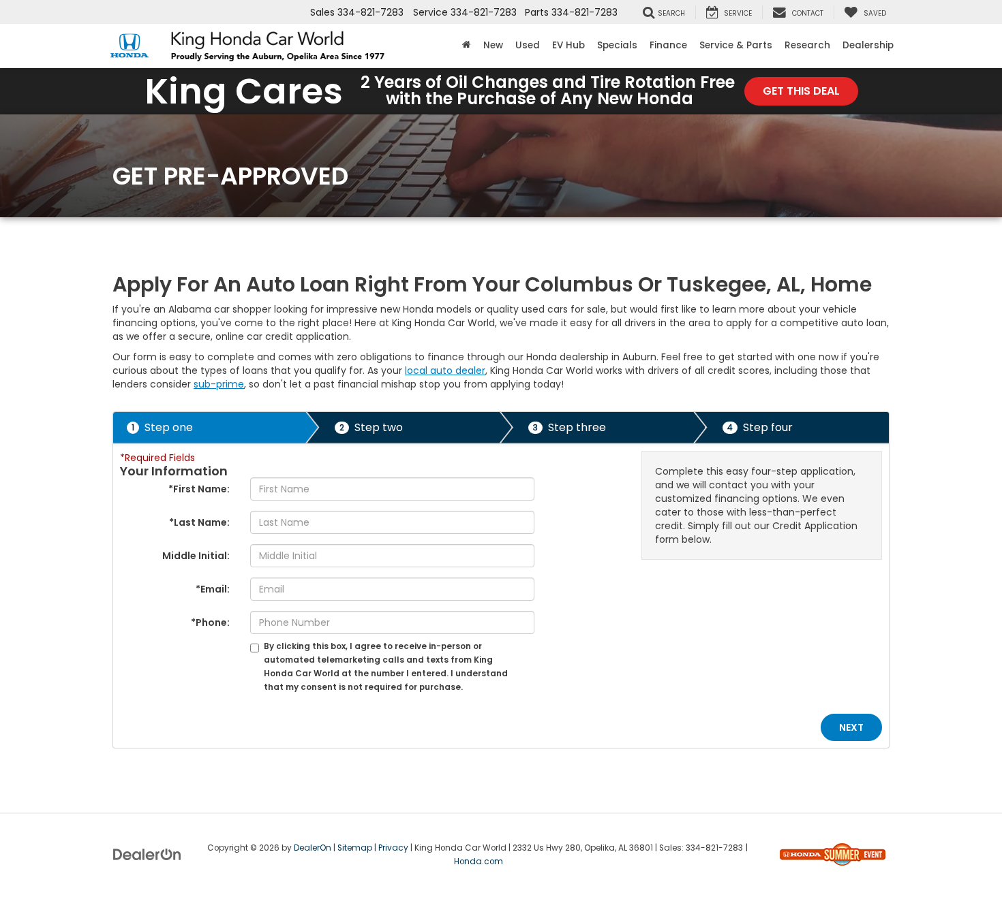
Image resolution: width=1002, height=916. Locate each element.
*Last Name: (199, 522)
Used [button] (527, 45)
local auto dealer (445, 370)
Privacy (393, 847)
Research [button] (807, 45)
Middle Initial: (196, 556)
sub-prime (219, 384)
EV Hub (568, 45)
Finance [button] (668, 45)
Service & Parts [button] (735, 45)
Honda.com (478, 861)
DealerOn (312, 847)
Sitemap (354, 847)
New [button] (493, 45)
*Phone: (210, 622)
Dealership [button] (868, 45)
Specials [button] (617, 45)
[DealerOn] (147, 853)
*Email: (213, 589)
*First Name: (199, 489)
